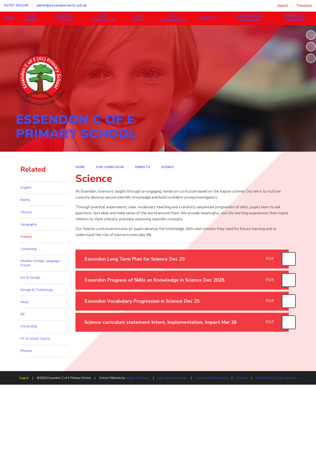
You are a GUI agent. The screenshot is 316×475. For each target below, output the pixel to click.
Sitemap (241, 378)
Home (80, 167)
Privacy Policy (265, 378)
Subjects (142, 167)
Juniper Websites (137, 378)
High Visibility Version (172, 378)
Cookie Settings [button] (286, 378)
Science (167, 167)
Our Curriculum (110, 167)
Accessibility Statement (212, 378)
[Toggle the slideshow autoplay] (311, 35)
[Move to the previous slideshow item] (311, 46)
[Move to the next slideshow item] (311, 58)
